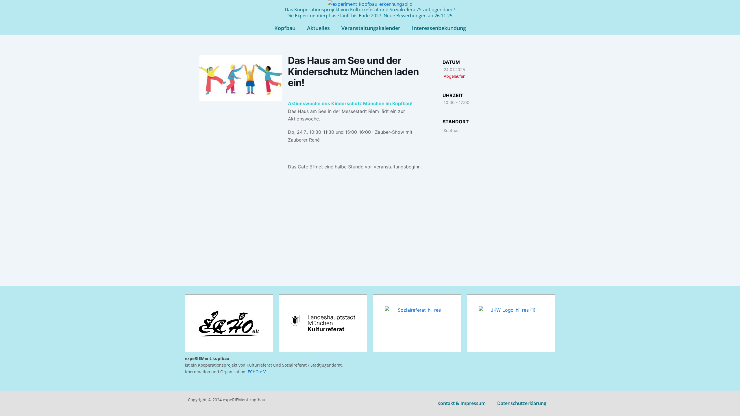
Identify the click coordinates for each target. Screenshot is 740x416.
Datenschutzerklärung (521, 403)
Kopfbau (284, 28)
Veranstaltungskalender (370, 28)
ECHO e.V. (257, 371)
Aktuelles (318, 28)
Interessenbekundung (439, 28)
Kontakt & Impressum (461, 403)
